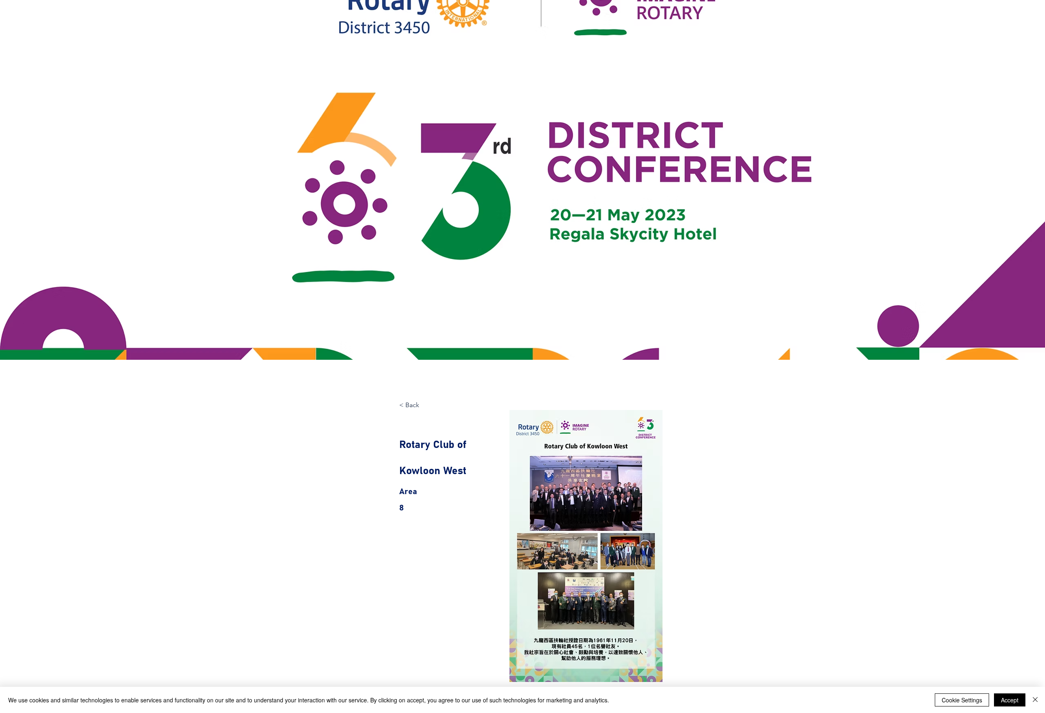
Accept (1009, 700)
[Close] (1035, 699)
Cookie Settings (962, 700)
